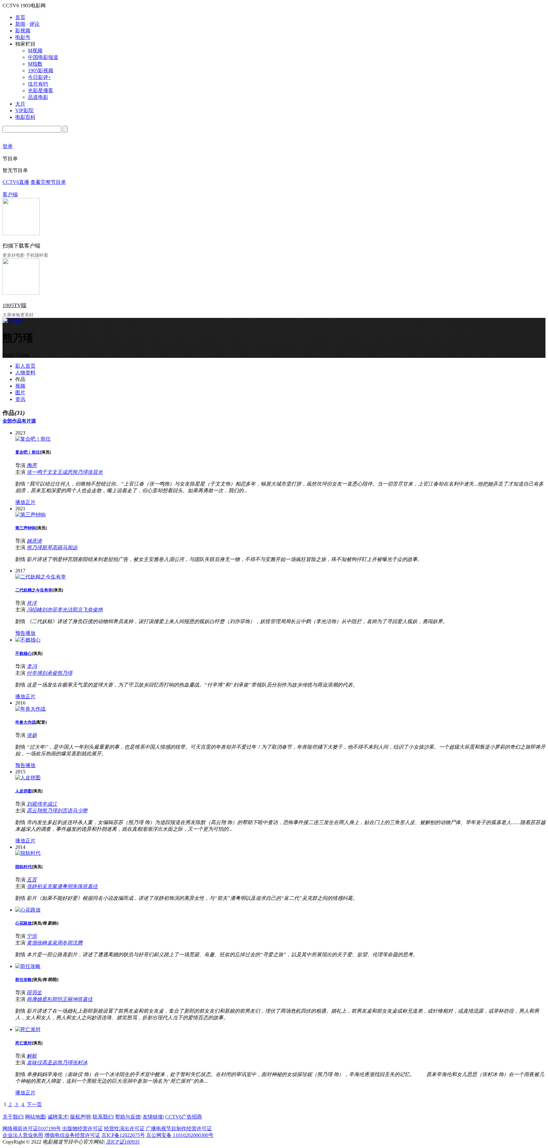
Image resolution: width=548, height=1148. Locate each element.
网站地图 (35, 1116)
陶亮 (32, 465)
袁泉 (52, 942)
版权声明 (80, 1116)
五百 (32, 879)
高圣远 (49, 1062)
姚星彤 (44, 999)
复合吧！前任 (27, 452)
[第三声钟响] (30, 514)
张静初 (34, 886)
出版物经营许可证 (82, 1128)
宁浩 (32, 936)
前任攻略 (23, 979)
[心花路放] (28, 910)
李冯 (32, 666)
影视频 (22, 30)
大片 (20, 103)
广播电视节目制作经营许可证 (179, 1128)
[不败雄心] (28, 639)
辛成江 (49, 804)
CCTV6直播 (16, 182)
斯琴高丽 (52, 547)
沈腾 (77, 942)
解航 (32, 1056)
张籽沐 (80, 1062)
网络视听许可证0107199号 (32, 1128)
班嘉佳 (90, 886)
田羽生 (34, 992)
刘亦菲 (49, 609)
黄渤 (32, 942)
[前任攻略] (28, 966)
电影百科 (25, 117)
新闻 (20, 24)
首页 (20, 17)
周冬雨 (64, 942)
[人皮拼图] (28, 777)
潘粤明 (64, 886)
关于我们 (13, 1116)
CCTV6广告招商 (183, 1116)
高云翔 (34, 810)
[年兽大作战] (30, 709)
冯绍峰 (34, 609)
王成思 (64, 472)
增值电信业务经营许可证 (72, 1135)
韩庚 (32, 999)
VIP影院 (24, 110)
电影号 (22, 37)
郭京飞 (80, 609)
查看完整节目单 (48, 182)
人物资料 (25, 372)
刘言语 (64, 810)
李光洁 (64, 609)
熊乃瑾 (80, 472)
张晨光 (95, 472)
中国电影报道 (43, 57)
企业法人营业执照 (23, 1135)
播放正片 (25, 502)
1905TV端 (14, 305)
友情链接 (153, 1116)
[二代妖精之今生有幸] (40, 576)
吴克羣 (49, 886)
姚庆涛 (34, 541)
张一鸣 (34, 472)
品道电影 (38, 97)
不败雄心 (23, 653)
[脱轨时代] (28, 853)
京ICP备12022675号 (123, 1135)
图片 (20, 392)
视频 (20, 386)
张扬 (32, 735)
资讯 (20, 399)
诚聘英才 (58, 1116)
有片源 (29, 421)
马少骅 (80, 810)
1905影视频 (40, 70)
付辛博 (34, 673)
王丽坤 (69, 999)
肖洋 (32, 603)
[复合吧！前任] (33, 439)
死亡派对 (23, 1043)
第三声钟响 (25, 528)
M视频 (35, 50)
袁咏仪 (34, 1062)
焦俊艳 (95, 609)
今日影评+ (39, 77)
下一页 (34, 1104)
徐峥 (42, 942)
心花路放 (23, 923)
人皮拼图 (23, 791)
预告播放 (25, 633)
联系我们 (103, 1116)
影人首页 (25, 366)
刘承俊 (49, 673)
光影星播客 (40, 90)
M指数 (35, 64)
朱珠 (77, 886)
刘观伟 (34, 804)
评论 (34, 24)
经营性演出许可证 (124, 1128)
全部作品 (12, 421)
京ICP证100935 (123, 1142)
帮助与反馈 (127, 1116)
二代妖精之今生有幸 (33, 590)
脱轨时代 (23, 866)
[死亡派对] (28, 1029)
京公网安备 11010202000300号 (179, 1135)
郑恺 (57, 999)
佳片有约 (38, 84)
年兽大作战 (25, 722)
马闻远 (69, 547)
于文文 (49, 472)
